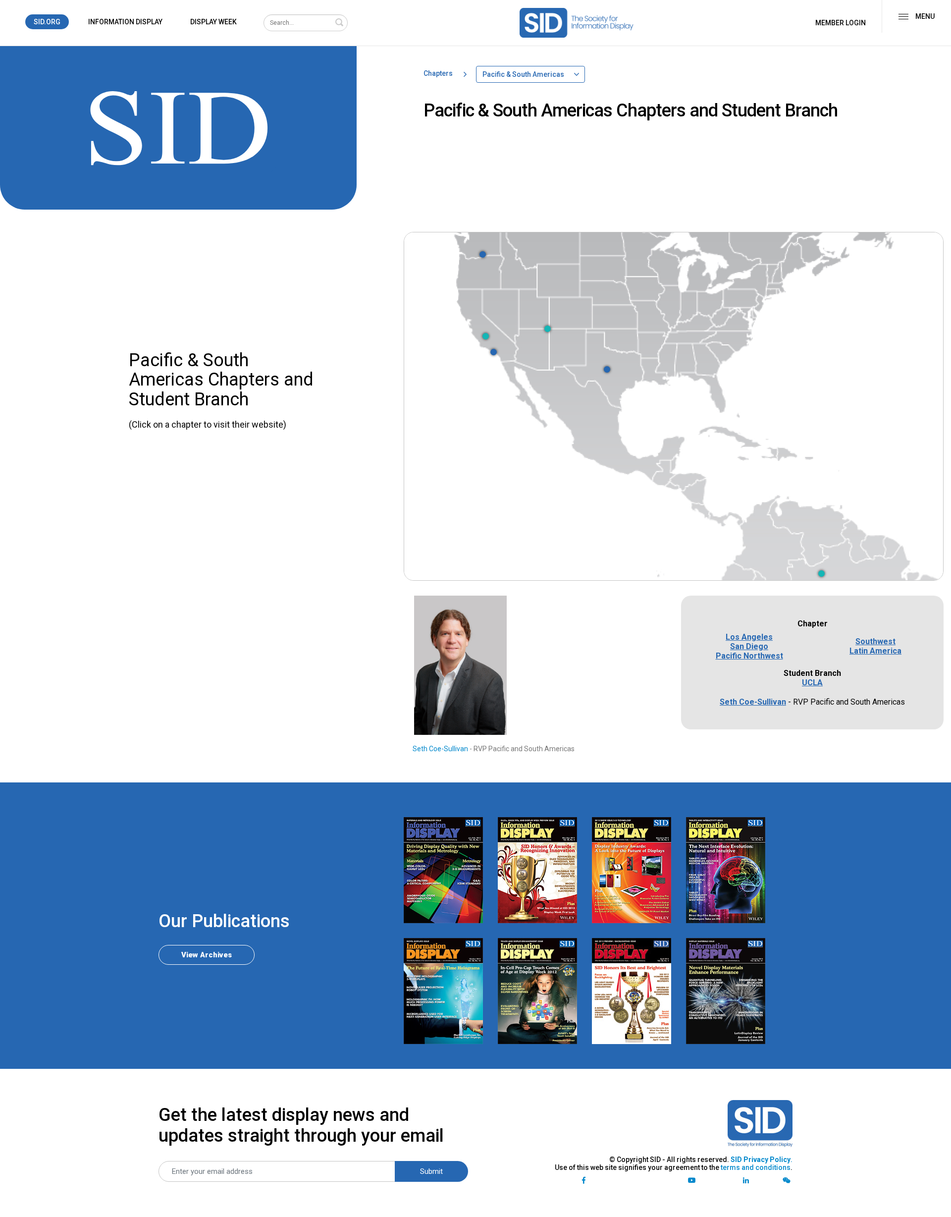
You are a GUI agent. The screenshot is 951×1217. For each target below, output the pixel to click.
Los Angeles (749, 637)
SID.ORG (47, 22)
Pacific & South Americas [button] (523, 74)
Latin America (875, 651)
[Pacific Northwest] (482, 254)
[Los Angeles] (485, 336)
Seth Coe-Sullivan (440, 749)
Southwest (875, 641)
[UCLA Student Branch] (493, 352)
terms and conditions (756, 1167)
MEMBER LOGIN (840, 23)
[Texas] (607, 369)
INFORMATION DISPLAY (125, 22)
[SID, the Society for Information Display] (577, 23)
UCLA (812, 682)
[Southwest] (547, 329)
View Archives (206, 954)
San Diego (749, 646)
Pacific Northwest (749, 656)
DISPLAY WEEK (213, 22)
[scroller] (934, 1205)
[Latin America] (821, 573)
